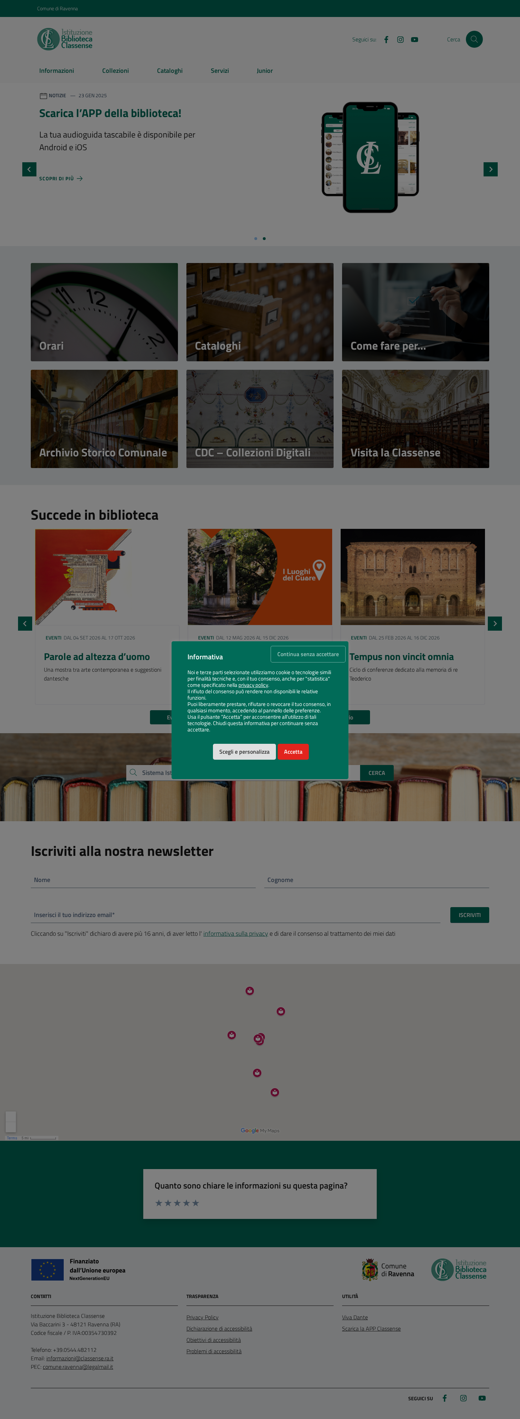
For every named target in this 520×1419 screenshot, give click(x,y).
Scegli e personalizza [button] (244, 751)
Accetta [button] (293, 751)
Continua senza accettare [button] (308, 654)
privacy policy (253, 685)
